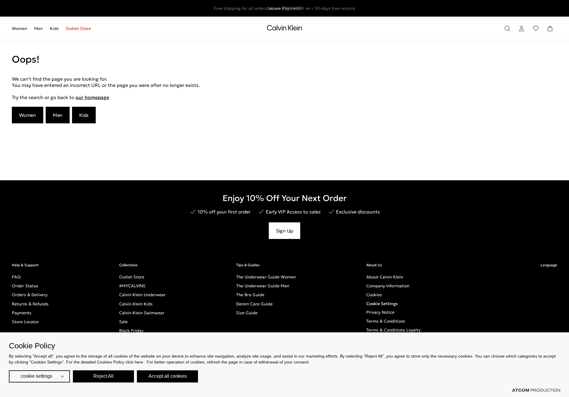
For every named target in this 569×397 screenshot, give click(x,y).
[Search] (507, 28)
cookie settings (36, 376)
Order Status (25, 285)
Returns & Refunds (30, 304)
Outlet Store (78, 28)
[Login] (521, 28)
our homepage (92, 97)
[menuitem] (21, 28)
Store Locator (25, 321)
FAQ (16, 277)
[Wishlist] (536, 28)
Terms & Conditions (385, 321)
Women (19, 28)
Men (38, 28)
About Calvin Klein (384, 277)
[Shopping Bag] (550, 28)
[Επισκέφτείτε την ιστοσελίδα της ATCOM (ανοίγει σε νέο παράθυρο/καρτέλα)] (536, 390)
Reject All (103, 376)
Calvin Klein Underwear (142, 294)
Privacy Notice (380, 312)
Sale (123, 321)
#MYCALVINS (132, 285)
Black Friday (131, 330)
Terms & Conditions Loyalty (393, 330)
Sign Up (284, 231)
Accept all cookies (167, 376)
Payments (21, 312)
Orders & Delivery (29, 294)
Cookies (374, 294)
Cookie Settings (382, 303)
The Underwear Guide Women (266, 277)
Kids (54, 28)
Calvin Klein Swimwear (141, 312)
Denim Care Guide (254, 304)
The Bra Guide (250, 294)
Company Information (387, 285)
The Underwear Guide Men (262, 285)
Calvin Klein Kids (136, 304)
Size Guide (247, 312)
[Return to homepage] (284, 29)
